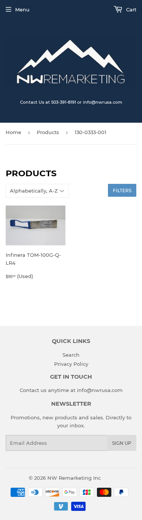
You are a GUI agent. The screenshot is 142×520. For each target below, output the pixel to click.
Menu (22, 9)
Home (13, 132)
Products (48, 132)
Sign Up (121, 443)
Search (71, 355)
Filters (122, 190)
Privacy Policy (71, 364)
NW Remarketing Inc (74, 478)
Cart (130, 9)
